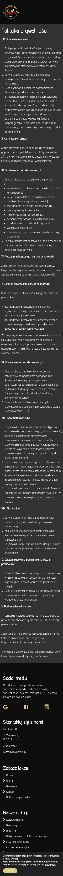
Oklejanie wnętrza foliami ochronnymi (27, 836)
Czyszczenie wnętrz (17, 847)
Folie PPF (11, 830)
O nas (9, 775)
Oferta (9, 780)
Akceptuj (10, 870)
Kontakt (10, 791)
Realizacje (11, 786)
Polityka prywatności (18, 797)
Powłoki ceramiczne (17, 841)
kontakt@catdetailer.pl (14, 752)
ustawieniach (50, 864)
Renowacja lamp (15, 825)
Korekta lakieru (14, 819)
